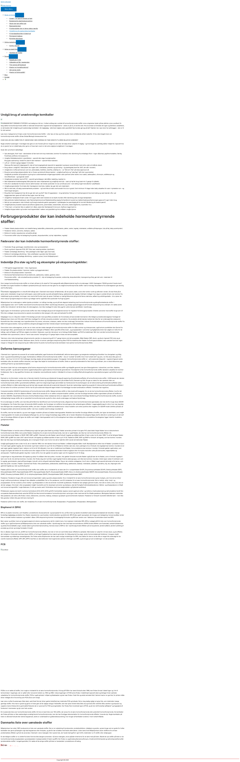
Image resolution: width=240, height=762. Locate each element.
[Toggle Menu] (19, 15)
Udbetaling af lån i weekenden (19, 62)
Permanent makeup (15, 36)
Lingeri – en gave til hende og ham (20, 18)
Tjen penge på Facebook (17, 65)
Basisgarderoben (15, 26)
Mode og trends (9, 15)
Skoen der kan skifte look (17, 23)
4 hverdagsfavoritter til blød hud (20, 33)
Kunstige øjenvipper (16, 38)
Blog (6, 75)
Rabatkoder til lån (15, 60)
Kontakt (6, 77)
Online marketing (10, 42)
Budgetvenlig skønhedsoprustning (20, 21)
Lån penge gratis (15, 70)
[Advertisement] (120, 97)
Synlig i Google (14, 46)
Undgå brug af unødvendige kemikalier (22, 31)
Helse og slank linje (10, 49)
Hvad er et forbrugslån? (17, 72)
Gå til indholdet (6, 2)
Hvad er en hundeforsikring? (18, 67)
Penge (6, 56)
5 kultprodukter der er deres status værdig (23, 28)
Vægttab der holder (15, 53)
